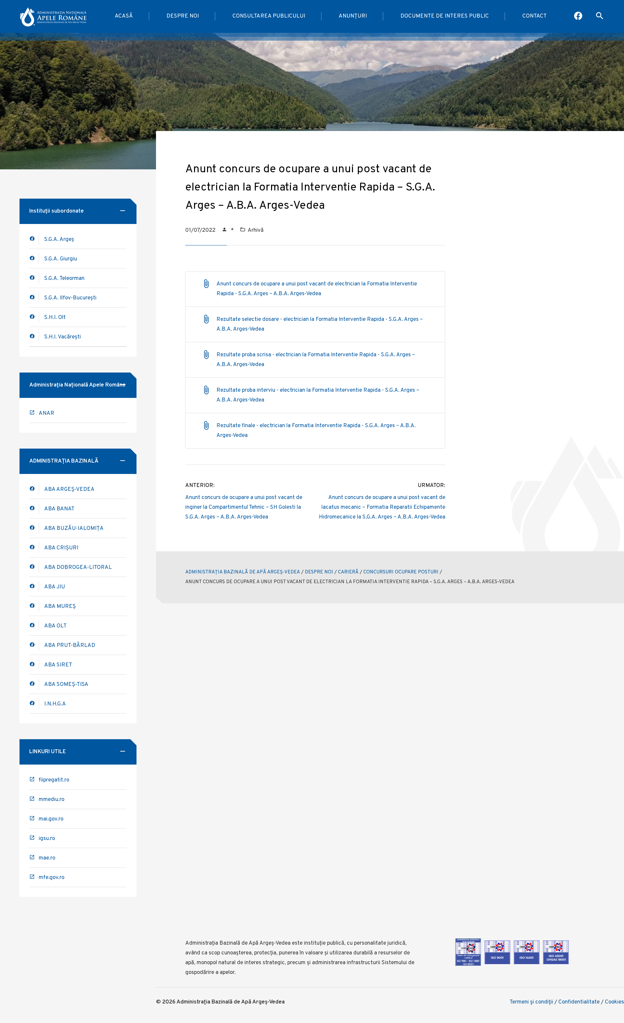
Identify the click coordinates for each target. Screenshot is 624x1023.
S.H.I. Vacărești (62, 337)
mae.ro (47, 858)
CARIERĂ (348, 572)
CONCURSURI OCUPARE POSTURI (400, 572)
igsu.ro (47, 838)
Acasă (124, 16)
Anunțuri (353, 16)
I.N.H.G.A (55, 704)
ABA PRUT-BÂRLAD (69, 645)
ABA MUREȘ (60, 606)
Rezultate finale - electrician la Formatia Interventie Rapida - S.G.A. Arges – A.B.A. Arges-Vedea (316, 430)
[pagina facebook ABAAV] (578, 16)
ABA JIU (54, 587)
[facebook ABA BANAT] (34, 528)
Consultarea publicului (268, 16)
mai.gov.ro (51, 819)
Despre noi (182, 16)
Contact (534, 16)
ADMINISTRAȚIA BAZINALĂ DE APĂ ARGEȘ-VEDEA (242, 572)
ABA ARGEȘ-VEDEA (69, 489)
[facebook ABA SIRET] (34, 664)
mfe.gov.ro (51, 877)
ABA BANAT (59, 509)
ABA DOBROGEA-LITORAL (78, 567)
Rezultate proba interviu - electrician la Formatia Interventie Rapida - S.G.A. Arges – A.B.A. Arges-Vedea (317, 395)
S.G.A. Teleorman (64, 278)
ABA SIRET (58, 665)
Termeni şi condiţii (531, 1002)
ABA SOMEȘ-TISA (66, 684)
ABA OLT (55, 626)
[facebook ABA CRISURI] (34, 567)
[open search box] (599, 16)
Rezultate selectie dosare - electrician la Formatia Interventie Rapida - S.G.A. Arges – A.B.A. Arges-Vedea (319, 324)
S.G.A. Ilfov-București (70, 298)
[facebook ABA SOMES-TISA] (34, 684)
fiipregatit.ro (54, 780)
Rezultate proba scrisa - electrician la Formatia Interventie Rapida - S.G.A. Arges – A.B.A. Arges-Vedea (315, 359)
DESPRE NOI (319, 572)
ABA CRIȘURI (61, 548)
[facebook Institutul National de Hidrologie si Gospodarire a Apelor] (34, 703)
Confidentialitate (579, 1002)
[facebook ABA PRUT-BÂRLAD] (34, 645)
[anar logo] (54, 16)
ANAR (46, 413)
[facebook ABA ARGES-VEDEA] (34, 489)
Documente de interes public (444, 16)
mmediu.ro (51, 799)
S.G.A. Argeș (59, 239)
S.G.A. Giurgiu (60, 259)
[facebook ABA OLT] (34, 625)
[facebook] (34, 508)
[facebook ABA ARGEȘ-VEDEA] (34, 239)
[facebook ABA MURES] (34, 606)
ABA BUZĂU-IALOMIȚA (74, 528)
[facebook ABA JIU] (34, 586)
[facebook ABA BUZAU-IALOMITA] (34, 547)
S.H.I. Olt (55, 317)
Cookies (614, 1002)
